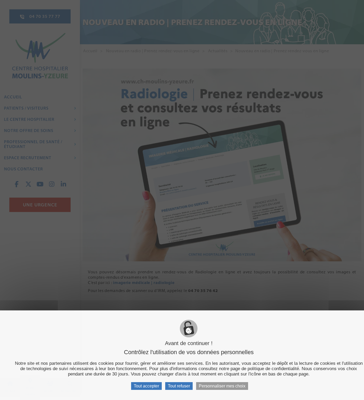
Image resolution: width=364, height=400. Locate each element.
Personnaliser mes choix (222, 386)
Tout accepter (146, 386)
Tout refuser (179, 386)
